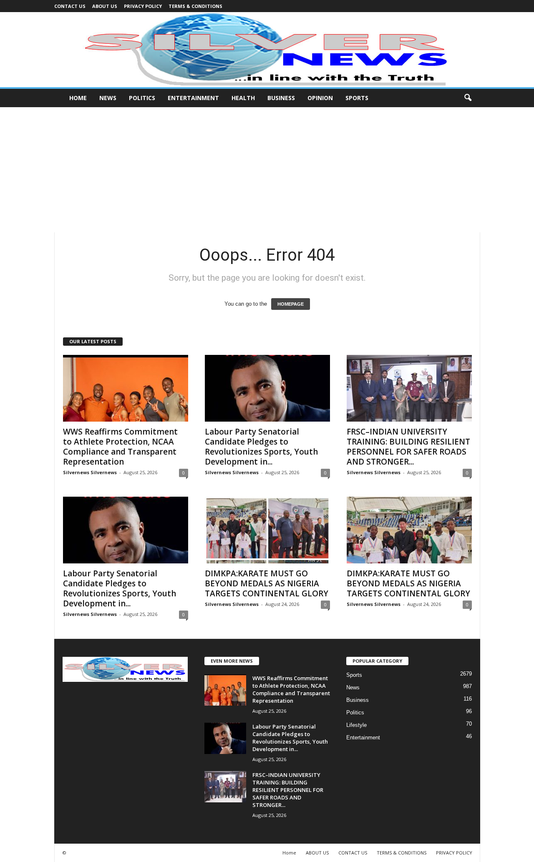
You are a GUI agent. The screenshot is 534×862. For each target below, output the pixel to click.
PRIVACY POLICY (143, 6)
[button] (467, 98)
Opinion (320, 98)
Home (78, 98)
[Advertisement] (267, 169)
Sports (356, 98)
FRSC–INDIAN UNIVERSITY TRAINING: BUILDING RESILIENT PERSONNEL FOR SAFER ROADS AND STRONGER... (408, 446)
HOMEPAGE (290, 304)
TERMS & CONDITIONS (195, 6)
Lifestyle (356, 725)
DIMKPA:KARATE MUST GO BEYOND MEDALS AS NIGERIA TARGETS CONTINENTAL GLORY (266, 583)
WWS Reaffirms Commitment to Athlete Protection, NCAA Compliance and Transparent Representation (120, 446)
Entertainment (193, 98)
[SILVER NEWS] (267, 49)
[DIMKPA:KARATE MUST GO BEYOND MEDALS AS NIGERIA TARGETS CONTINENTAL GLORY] (267, 530)
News (107, 98)
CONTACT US (70, 6)
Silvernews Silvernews (90, 472)
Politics (142, 98)
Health (243, 98)
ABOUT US (104, 6)
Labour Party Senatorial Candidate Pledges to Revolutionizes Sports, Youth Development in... (261, 446)
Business (281, 98)
